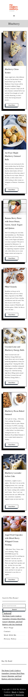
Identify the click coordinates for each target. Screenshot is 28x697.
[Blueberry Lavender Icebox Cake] (14, 462)
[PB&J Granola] (14, 275)
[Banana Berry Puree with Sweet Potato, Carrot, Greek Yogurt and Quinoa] (14, 207)
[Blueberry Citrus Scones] (14, 48)
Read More (12, 105)
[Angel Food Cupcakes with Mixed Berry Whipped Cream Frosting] (14, 524)
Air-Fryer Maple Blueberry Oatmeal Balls (13, 156)
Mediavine (20, 695)
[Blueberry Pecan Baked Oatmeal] (14, 400)
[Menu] (14, 15)
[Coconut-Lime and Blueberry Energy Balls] (14, 335)
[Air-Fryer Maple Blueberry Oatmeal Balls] (14, 132)
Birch (14, 692)
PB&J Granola (11, 286)
